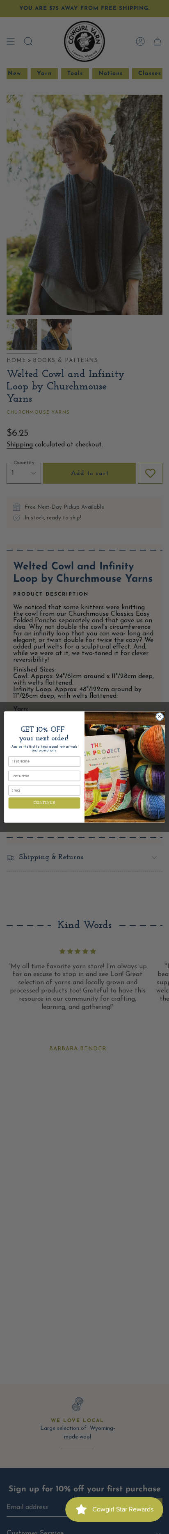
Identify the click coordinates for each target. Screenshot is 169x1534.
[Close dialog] (159, 716)
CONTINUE (44, 803)
